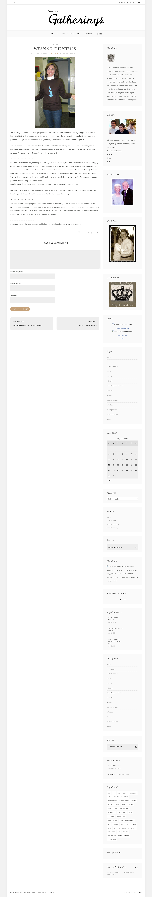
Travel (109, 419)
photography (132, 828)
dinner (131, 804)
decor (117, 804)
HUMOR (109, 395)
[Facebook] (12, 2)
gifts (130, 812)
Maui (122, 824)
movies (134, 824)
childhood (115, 797)
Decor (109, 357)
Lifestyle (110, 405)
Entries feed (111, 521)
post (113, 832)
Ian (108, 161)
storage (125, 832)
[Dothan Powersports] (122, 339)
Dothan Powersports (122, 335)
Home (52, 34)
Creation (110, 804)
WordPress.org (112, 528)
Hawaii (119, 816)
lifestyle (115, 824)
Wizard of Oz (112, 840)
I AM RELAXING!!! (128, 872)
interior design (112, 820)
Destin (124, 804)
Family (109, 376)
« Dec (109, 480)
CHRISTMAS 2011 (112, 801)
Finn (119, 812)
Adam (109, 154)
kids (121, 820)
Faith (109, 371)
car (109, 797)
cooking (134, 801)
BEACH (125, 793)
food (124, 812)
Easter (110, 808)
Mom (127, 824)
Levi (109, 824)
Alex (109, 158)
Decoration (111, 362)
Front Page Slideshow (115, 386)
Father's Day (111, 812)
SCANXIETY (112, 774)
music (109, 828)
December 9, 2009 (39, 53)
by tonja (55, 53)
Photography (112, 410)
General (55, 45)
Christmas (124, 797)
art (114, 793)
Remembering (112, 414)
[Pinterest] (15, 2)
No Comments (69, 53)
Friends (109, 381)
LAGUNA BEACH (129, 820)
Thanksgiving (112, 836)
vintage (126, 836)
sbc (119, 832)
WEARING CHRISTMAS (55, 48)
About (62, 34)
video (120, 836)
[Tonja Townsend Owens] (122, 332)
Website (13, 295)
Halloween (111, 816)
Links (99, 34)
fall (116, 808)
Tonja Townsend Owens (122, 328)
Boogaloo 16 (133, 793)
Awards (88, 34)
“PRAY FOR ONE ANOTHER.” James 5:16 (114, 641)
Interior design (112, 400)
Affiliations (75, 34)
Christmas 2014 (124, 801)
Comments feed (113, 524)
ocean (124, 828)
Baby (119, 793)
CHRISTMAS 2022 (114, 766)
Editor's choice (112, 367)
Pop (109, 832)
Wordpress (138, 892)
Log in (109, 517)
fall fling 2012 (124, 808)
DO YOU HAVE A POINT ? (114, 618)
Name (16, 272)
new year (117, 828)
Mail (15, 283)
